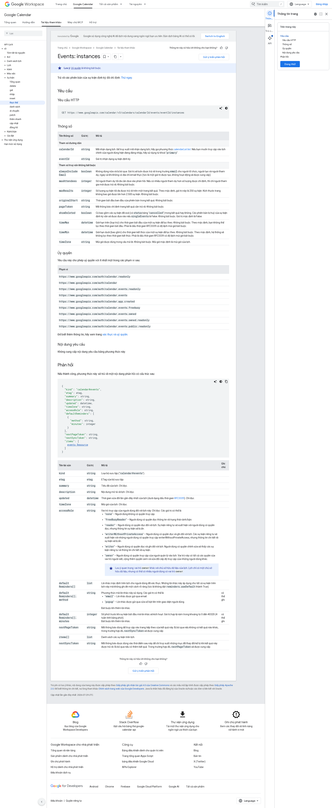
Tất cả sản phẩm (108, 4)
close (326, 14)
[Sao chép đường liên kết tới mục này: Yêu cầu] (75, 91)
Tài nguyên (135, 4)
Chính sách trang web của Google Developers (121, 688)
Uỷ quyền (76, 68)
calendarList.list (182, 149)
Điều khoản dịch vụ (61, 772)
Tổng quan (10, 22)
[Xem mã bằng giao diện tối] (226, 108)
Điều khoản (57, 800)
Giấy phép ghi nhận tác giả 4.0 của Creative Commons (142, 685)
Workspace (34, 4)
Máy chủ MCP (75, 22)
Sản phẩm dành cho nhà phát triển (69, 756)
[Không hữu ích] (226, 47)
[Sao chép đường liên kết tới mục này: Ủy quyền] (75, 253)
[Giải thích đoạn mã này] (221, 108)
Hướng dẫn (28, 22)
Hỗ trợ (92, 22)
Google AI (174, 786)
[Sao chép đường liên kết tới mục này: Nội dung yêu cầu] (88, 345)
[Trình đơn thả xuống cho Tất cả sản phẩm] (122, 4)
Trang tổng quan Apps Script (137, 756)
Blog (196, 750)
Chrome (109, 786)
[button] (22, 49)
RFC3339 (179, 498)
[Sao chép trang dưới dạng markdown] (115, 57)
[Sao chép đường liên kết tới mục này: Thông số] (75, 127)
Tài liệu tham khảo (51, 22)
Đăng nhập (322, 4)
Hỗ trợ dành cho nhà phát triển (67, 767)
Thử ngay (126, 77)
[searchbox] (23, 33)
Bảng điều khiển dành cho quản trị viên (142, 750)
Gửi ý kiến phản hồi (214, 57)
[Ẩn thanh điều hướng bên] (41, 801)
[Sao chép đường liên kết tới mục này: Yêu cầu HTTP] (82, 100)
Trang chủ (61, 4)
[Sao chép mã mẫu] (226, 381)
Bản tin (197, 756)
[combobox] (267, 4)
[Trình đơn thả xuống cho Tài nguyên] (146, 4)
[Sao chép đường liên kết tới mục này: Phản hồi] (76, 365)
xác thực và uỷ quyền (115, 334)
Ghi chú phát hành (60, 761)
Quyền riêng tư (74, 800)
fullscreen (321, 14)
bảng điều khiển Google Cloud (138, 761)
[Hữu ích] (221, 47)
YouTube (199, 767)
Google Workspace (81, 47)
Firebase (125, 786)
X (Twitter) (199, 761)
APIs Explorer (129, 767)
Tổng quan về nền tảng (63, 750)
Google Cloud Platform (149, 786)
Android (94, 786)
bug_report (315, 14)
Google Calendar (83, 4)
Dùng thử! (290, 64)
